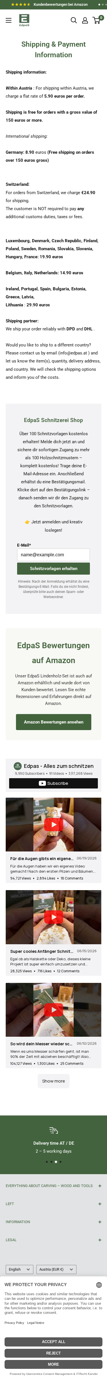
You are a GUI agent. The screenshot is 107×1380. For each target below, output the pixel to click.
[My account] (85, 20)
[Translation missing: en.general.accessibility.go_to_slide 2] (103, 4)
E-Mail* (24, 545)
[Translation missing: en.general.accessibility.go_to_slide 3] (106, 4)
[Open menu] (8, 20)
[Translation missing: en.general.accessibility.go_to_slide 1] (99, 4)
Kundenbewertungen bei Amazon (52, 5)
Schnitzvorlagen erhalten (53, 568)
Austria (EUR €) (51, 1269)
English (15, 1269)
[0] (96, 20)
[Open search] (74, 20)
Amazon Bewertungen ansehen (53, 722)
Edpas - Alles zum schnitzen (59, 765)
